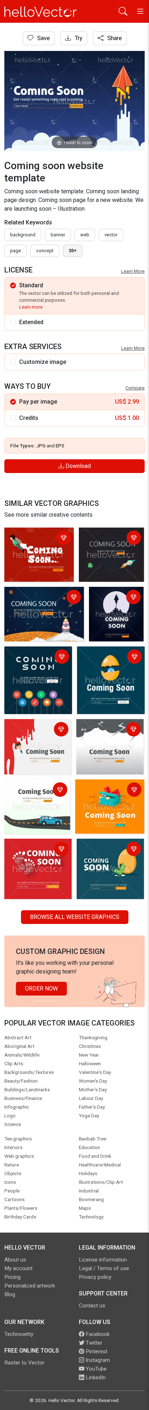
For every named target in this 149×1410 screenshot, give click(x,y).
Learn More (133, 271)
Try (77, 38)
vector (111, 234)
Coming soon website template (34, 730)
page (15, 250)
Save (43, 38)
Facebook (97, 1334)
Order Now (41, 988)
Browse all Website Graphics (74, 917)
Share (114, 38)
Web (84, 234)
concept (45, 250)
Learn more (31, 307)
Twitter (93, 1343)
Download (77, 466)
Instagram (97, 1360)
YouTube (95, 1369)
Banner (58, 234)
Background (22, 234)
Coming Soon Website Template (35, 538)
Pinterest (95, 1351)
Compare (135, 388)
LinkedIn (95, 1377)
